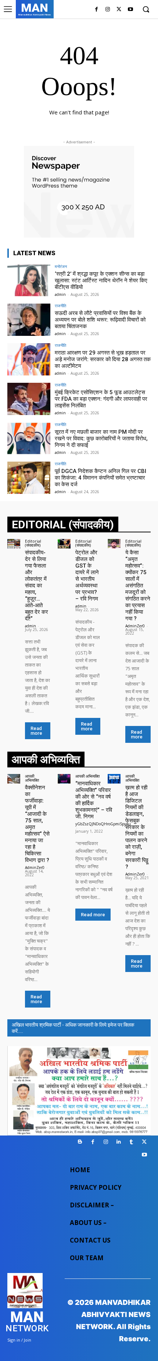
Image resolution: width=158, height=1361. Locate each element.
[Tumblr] (131, 1142)
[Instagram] (108, 9)
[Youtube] (130, 9)
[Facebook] (96, 9)
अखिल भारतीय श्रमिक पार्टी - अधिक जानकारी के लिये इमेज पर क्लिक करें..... (73, 1028)
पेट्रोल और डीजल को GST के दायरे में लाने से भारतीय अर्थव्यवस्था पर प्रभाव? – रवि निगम (87, 575)
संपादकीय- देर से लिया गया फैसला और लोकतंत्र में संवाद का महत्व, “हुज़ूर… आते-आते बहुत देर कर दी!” (36, 585)
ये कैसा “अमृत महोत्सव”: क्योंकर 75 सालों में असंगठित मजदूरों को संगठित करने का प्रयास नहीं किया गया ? (137, 585)
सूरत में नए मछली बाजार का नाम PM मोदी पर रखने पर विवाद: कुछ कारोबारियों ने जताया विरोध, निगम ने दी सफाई (101, 438)
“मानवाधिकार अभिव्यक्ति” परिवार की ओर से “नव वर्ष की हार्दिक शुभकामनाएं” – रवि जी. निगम (93, 800)
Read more (36, 731)
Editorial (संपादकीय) (33, 543)
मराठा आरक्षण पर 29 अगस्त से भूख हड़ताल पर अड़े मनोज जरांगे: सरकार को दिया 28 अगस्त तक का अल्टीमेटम (103, 359)
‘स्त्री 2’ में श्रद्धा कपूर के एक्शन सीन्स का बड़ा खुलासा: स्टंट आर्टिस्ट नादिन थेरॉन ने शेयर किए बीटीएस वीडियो (101, 280)
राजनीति (60, 306)
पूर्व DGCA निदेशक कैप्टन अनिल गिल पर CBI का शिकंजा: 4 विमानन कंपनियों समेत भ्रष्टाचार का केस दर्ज (100, 478)
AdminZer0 (135, 625)
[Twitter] (119, 9)
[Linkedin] (118, 1142)
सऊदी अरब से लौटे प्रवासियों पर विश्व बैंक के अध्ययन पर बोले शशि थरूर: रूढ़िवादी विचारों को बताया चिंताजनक (100, 320)
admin (60, 294)
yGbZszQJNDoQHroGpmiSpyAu (103, 823)
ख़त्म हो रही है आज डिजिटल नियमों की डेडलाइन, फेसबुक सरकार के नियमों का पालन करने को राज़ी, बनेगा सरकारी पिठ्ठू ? (136, 827)
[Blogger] (79, 1142)
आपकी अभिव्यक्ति (32, 778)
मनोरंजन (61, 266)
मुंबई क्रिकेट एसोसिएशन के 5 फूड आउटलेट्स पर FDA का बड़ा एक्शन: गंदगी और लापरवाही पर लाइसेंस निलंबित (101, 399)
